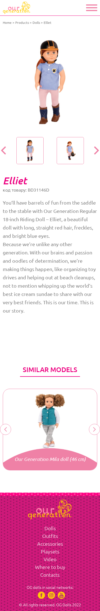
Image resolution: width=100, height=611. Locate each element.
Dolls (36, 22)
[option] (50, 82)
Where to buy (50, 567)
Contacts (50, 575)
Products (22, 22)
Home (7, 22)
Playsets (50, 551)
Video (50, 559)
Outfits (50, 536)
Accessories (50, 543)
